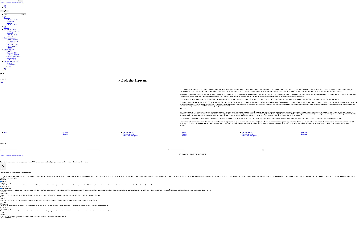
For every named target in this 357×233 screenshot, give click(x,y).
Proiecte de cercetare (13, 56)
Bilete (5, 132)
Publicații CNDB (12, 53)
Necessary (5, 181)
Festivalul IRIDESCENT (11, 61)
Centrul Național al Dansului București (11, 3)
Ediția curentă (11, 65)
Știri (5, 26)
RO (5, 6)
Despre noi (7, 18)
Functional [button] (3, 192)
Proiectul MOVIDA (13, 46)
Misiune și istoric (12, 19)
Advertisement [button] (4, 207)
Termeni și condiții (128, 134)
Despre (9, 63)
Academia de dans (12, 41)
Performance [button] (3, 197)
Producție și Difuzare (10, 29)
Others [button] (2, 212)
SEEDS (9, 48)
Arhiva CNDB (11, 59)
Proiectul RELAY (12, 44)
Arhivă (9, 66)
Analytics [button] (3, 202)
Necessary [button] (3, 179)
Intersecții (10, 33)
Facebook (304, 132)
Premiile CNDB (12, 34)
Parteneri (65, 134)
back (1, 82)
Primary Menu (4, 11)
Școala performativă (13, 39)
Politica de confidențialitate (131, 136)
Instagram (304, 134)
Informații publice (12, 24)
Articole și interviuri (13, 54)
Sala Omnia (10, 21)
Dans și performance (13, 31)
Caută (5, 16)
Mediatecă (10, 51)
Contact (65, 132)
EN (5, 7)
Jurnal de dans (11, 58)
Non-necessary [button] (4, 186)
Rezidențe (10, 36)
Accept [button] (87, 162)
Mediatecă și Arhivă (9, 49)
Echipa (9, 23)
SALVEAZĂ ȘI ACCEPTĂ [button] (8, 218)
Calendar (6, 28)
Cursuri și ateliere (12, 43)
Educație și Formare (9, 38)
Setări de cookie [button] (77, 162)
